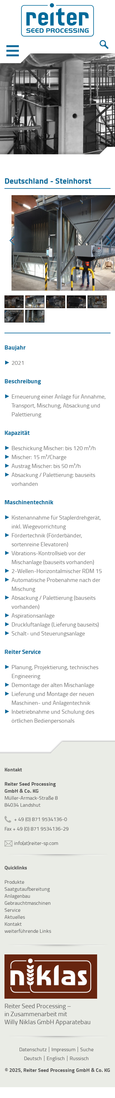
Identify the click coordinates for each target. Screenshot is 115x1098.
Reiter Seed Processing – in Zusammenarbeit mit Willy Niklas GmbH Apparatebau (47, 1013)
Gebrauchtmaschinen (27, 902)
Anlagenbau (17, 895)
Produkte (14, 881)
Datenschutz (33, 1049)
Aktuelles (14, 916)
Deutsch (33, 1058)
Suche (87, 1049)
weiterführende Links (27, 930)
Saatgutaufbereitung (27, 888)
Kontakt (13, 923)
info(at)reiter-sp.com (36, 843)
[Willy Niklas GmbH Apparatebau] (50, 976)
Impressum (63, 1049)
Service (12, 909)
